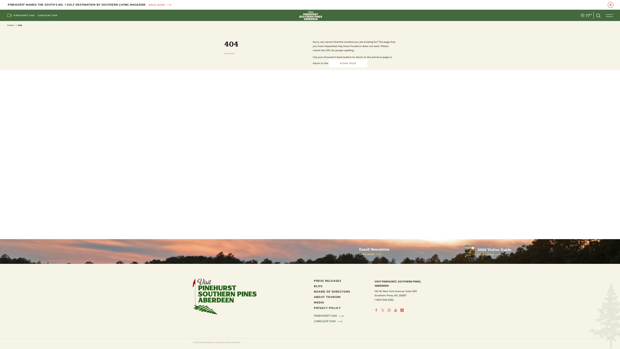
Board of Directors (332, 291)
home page (348, 63)
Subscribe (367, 254)
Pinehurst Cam (24, 15)
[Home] (310, 15)
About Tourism (327, 297)
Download (485, 254)
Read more (157, 5)
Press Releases (327, 280)
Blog (318, 286)
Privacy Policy (327, 308)
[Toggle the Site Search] (598, 15)
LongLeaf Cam (47, 15)
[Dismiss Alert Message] (611, 5)
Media (319, 302)
